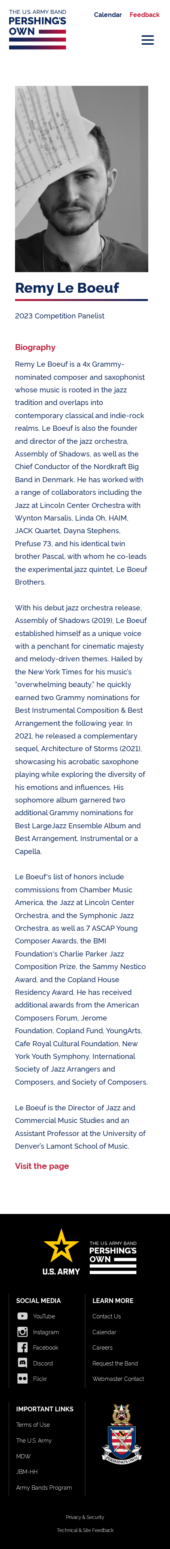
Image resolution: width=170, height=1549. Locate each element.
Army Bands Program (44, 1487)
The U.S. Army (34, 1440)
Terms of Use (33, 1424)
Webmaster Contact (118, 1378)
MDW (23, 1456)
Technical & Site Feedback (85, 1529)
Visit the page (42, 1165)
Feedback (145, 14)
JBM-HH (27, 1471)
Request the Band (115, 1363)
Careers (103, 1347)
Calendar (108, 14)
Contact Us (107, 1316)
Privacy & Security (85, 1516)
